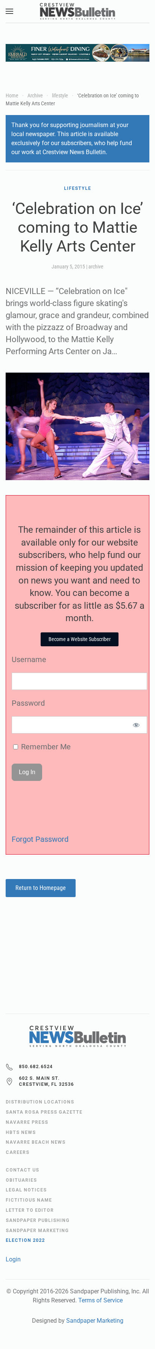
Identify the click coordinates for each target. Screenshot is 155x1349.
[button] (9, 11)
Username (29, 659)
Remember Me (45, 746)
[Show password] (136, 725)
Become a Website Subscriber (80, 639)
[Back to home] (77, 11)
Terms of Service (100, 1300)
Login (13, 1259)
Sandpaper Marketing (94, 1320)
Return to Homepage (40, 887)
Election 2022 (25, 1240)
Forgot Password (40, 839)
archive (95, 267)
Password (28, 703)
